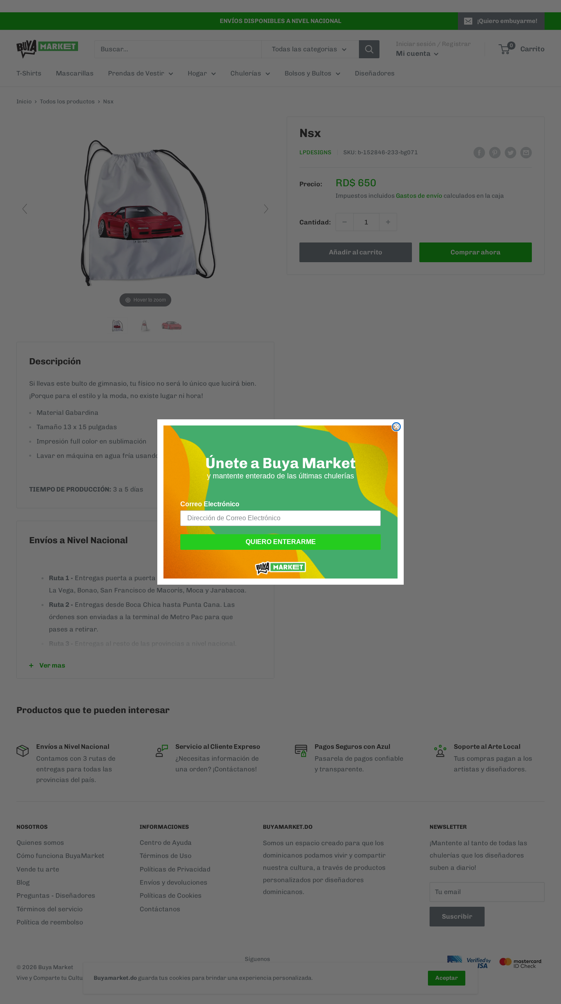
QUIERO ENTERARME (281, 541)
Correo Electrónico (209, 504)
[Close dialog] (396, 427)
